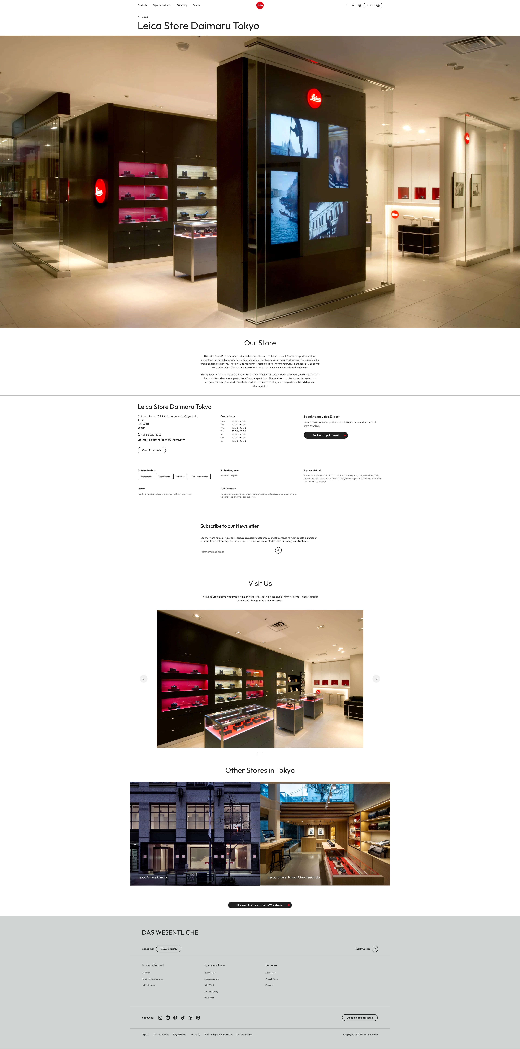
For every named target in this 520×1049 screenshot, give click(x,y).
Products (142, 5)
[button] (375, 949)
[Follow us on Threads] (190, 1017)
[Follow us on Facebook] (175, 1017)
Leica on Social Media (360, 1017)
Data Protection (161, 1034)
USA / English (169, 948)
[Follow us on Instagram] (160, 1017)
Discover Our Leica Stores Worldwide (260, 905)
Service (197, 5)
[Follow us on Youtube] (167, 1017)
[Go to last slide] (147, 679)
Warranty (195, 1034)
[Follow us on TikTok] (183, 1017)
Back (145, 16)
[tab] (256, 753)
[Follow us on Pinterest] (198, 1017)
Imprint (145, 1034)
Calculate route (151, 450)
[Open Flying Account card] (353, 5)
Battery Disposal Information (218, 1034)
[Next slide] (372, 679)
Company (182, 5)
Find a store (360, 5)
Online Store (371, 5)
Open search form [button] (347, 5)
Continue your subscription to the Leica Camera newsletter (278, 550)
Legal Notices (179, 1034)
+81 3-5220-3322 (151, 434)
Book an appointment (325, 435)
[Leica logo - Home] (260, 5)
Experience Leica (161, 5)
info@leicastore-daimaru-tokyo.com (163, 439)
